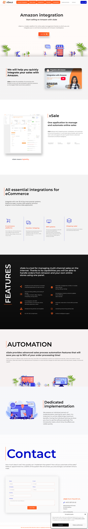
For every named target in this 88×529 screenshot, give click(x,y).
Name (10, 481)
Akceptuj (60, 525)
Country (11, 492)
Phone (34, 486)
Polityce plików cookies (80, 518)
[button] (85, 514)
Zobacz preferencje (78, 525)
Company (11, 486)
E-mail (34, 481)
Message (11, 498)
